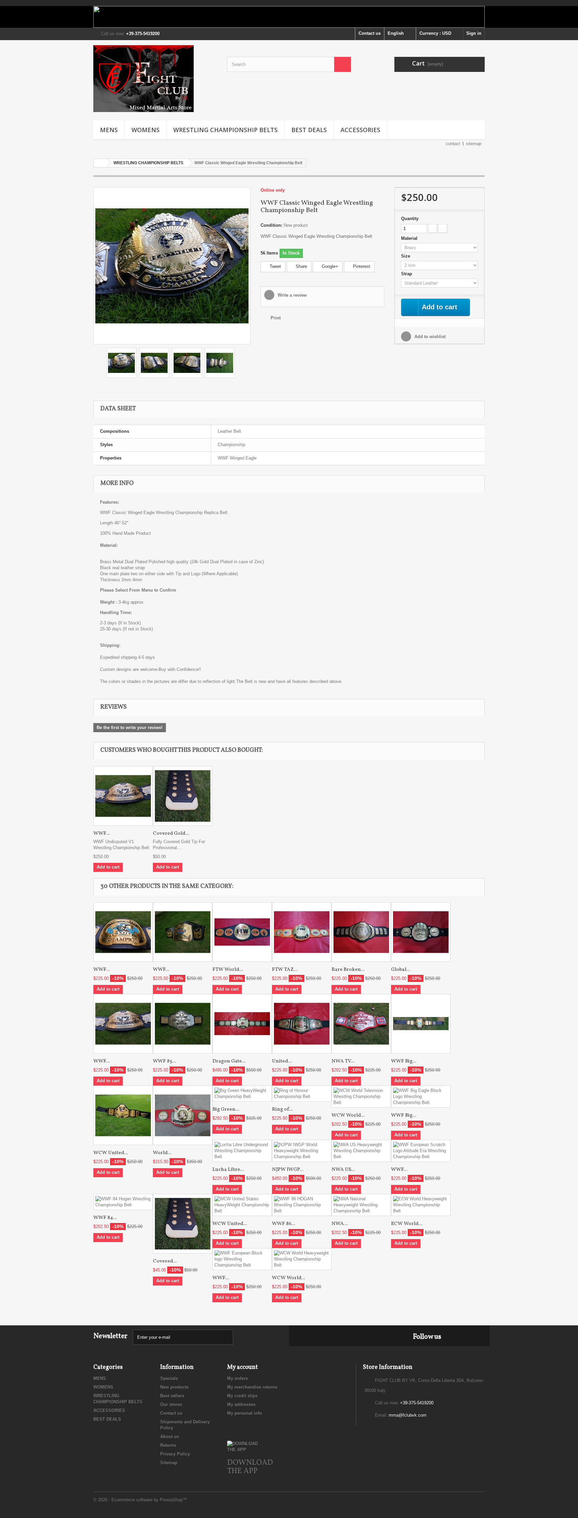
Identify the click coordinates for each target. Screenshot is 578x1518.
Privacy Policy (175, 1453)
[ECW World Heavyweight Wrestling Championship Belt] (421, 1205)
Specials (169, 1378)
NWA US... (343, 1169)
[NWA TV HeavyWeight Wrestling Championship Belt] (361, 1023)
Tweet (274, 266)
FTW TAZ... (284, 969)
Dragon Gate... (229, 1061)
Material (410, 238)
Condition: (271, 225)
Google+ (329, 266)
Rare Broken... (348, 969)
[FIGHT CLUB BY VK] (155, 78)
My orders (237, 1378)
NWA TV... (342, 1061)
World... (162, 1152)
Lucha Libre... (228, 1169)
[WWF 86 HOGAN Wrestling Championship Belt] (301, 1205)
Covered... (165, 1261)
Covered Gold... (171, 833)
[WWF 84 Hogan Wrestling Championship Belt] (123, 1202)
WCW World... (348, 1115)
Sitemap (168, 1462)
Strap (407, 273)
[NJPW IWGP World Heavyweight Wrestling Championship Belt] (301, 1151)
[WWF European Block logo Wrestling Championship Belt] (242, 1259)
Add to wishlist (429, 336)
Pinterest (361, 266)
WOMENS (145, 130)
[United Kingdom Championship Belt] (301, 1023)
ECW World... (406, 1223)
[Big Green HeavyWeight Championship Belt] (242, 1094)
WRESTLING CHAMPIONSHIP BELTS (225, 130)
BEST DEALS (309, 130)
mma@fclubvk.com (407, 1415)
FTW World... (227, 969)
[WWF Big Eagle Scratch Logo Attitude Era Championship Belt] (421, 1023)
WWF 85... (164, 1061)
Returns (168, 1445)
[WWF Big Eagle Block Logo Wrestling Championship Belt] (421, 1097)
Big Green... (225, 1109)
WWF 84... (105, 1217)
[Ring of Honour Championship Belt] (301, 1094)
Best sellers (172, 1395)
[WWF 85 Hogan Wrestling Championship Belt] (182, 1023)
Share (300, 266)
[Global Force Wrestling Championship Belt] (421, 932)
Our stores (171, 1404)
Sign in (473, 33)
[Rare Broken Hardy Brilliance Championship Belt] (361, 932)
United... (282, 1061)
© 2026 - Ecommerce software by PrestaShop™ (140, 1499)
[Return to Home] (100, 163)
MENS (109, 130)
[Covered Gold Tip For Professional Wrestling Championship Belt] (182, 796)
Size (406, 256)
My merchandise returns (252, 1387)
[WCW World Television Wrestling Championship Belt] (361, 1097)
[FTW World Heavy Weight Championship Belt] (242, 932)
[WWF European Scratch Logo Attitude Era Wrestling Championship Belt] (421, 1151)
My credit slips (242, 1395)
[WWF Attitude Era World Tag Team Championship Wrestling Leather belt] (182, 932)
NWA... (339, 1223)
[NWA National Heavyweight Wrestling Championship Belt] (361, 1205)
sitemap (473, 143)
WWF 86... (283, 1223)
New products (174, 1387)
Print (276, 317)
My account (242, 1367)
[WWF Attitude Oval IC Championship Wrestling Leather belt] (123, 932)
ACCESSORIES (360, 130)
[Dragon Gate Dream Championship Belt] (242, 1023)
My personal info (244, 1413)
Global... (400, 969)
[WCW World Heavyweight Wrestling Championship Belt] (301, 1259)
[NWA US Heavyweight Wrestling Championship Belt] (361, 1151)
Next (240, 364)
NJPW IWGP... (287, 1169)
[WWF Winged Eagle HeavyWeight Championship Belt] (172, 265)
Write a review (291, 295)
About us (169, 1436)
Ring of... (282, 1109)
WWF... (101, 833)
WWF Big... (403, 1061)
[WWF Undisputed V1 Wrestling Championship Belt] (123, 796)
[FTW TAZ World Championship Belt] (301, 932)
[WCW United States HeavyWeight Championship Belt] (123, 1115)
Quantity (409, 218)
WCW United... (110, 1152)
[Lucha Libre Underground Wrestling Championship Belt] (242, 1151)
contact (453, 143)
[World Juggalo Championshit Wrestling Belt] (182, 1115)
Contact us (370, 33)
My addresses (241, 1404)
